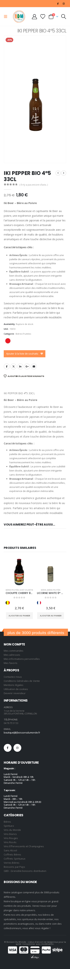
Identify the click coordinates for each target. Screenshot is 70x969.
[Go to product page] (19, 572)
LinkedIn (20, 366)
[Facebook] (57, 3)
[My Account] (34, 16)
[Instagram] (63, 3)
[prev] (58, 173)
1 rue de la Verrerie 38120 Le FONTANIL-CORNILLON (20, 712)
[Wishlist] (43, 16)
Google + (27, 366)
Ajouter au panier (19, 615)
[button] (7, 16)
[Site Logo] (19, 16)
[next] (63, 173)
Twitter (13, 366)
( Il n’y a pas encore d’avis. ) (33, 184)
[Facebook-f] (8, 748)
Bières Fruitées (23, 333)
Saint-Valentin (26, 590)
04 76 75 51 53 (11, 723)
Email (34, 366)
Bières (43, 590)
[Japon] (8, 341)
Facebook (7, 366)
